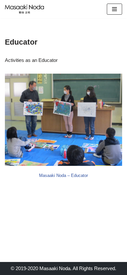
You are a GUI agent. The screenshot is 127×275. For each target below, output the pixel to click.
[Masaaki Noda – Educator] (63, 120)
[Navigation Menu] (114, 9)
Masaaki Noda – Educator (63, 175)
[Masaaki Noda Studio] (24, 9)
